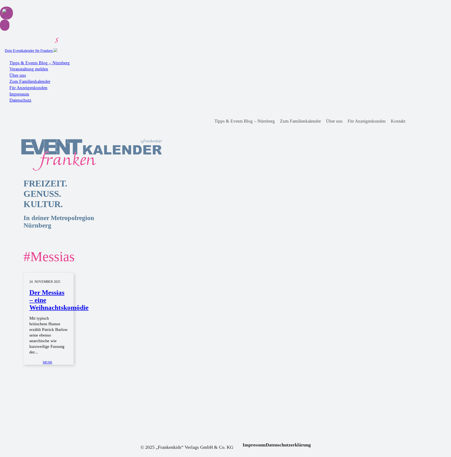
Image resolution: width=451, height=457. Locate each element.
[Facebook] (413, 121)
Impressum (19, 94)
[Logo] (61, 155)
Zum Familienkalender (29, 81)
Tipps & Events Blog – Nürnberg (39, 62)
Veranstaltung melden (28, 68)
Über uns (17, 75)
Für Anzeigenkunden (28, 87)
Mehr (47, 362)
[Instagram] (422, 121)
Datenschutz (20, 100)
